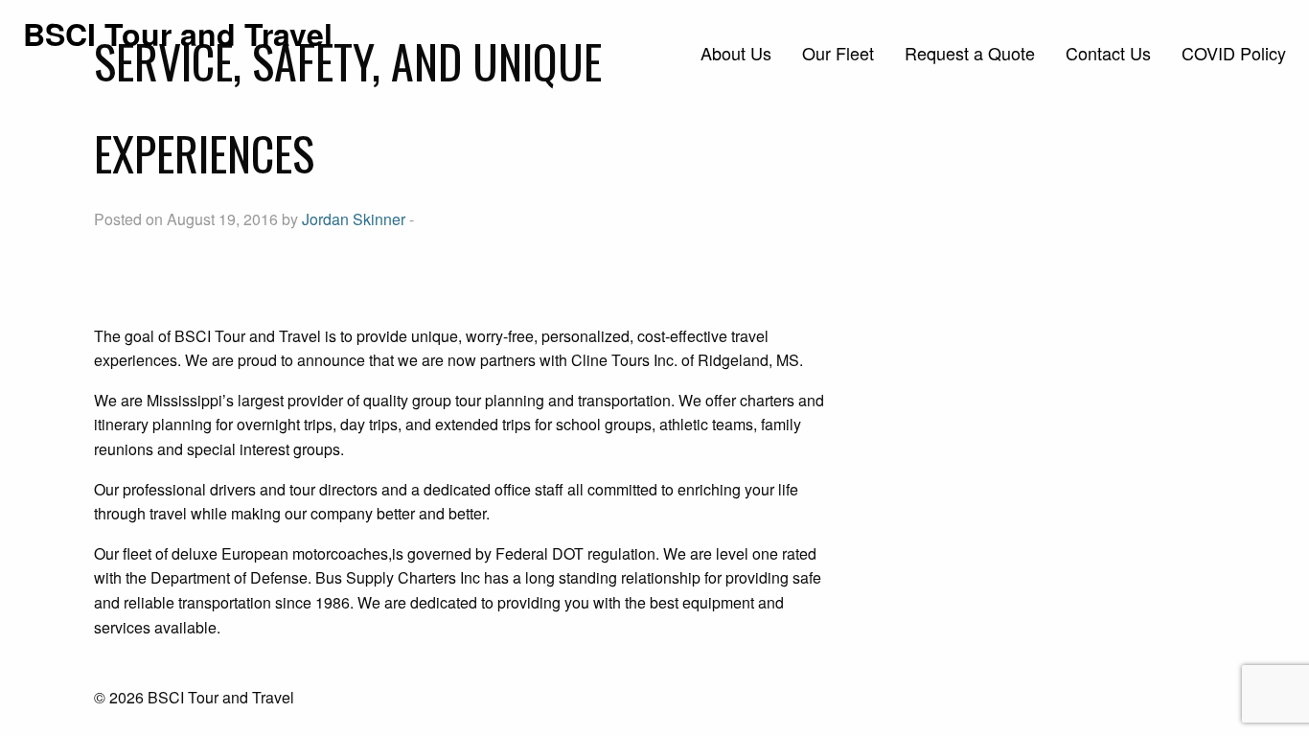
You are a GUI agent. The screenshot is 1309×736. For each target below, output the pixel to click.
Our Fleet (838, 52)
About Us (735, 52)
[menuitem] (736, 53)
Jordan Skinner (353, 219)
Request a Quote (970, 52)
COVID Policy (1234, 52)
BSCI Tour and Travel (178, 34)
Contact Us (1108, 52)
